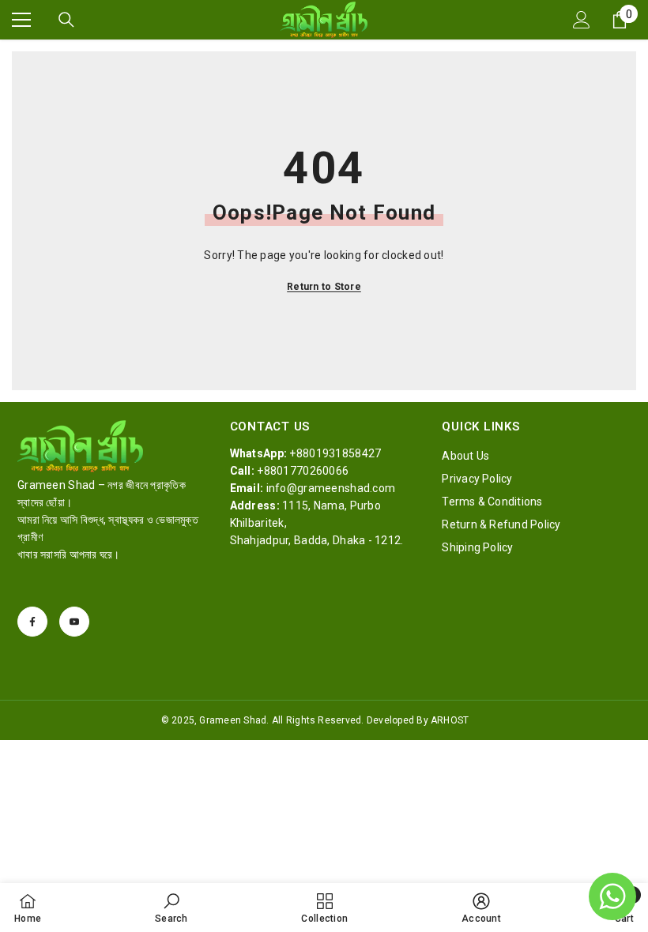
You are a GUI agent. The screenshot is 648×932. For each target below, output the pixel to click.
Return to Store (324, 286)
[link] (171, 907)
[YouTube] (74, 622)
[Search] (66, 19)
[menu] (21, 19)
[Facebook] (32, 622)
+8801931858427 (335, 453)
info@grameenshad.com (331, 488)
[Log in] (581, 19)
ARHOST (450, 720)
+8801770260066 (302, 470)
